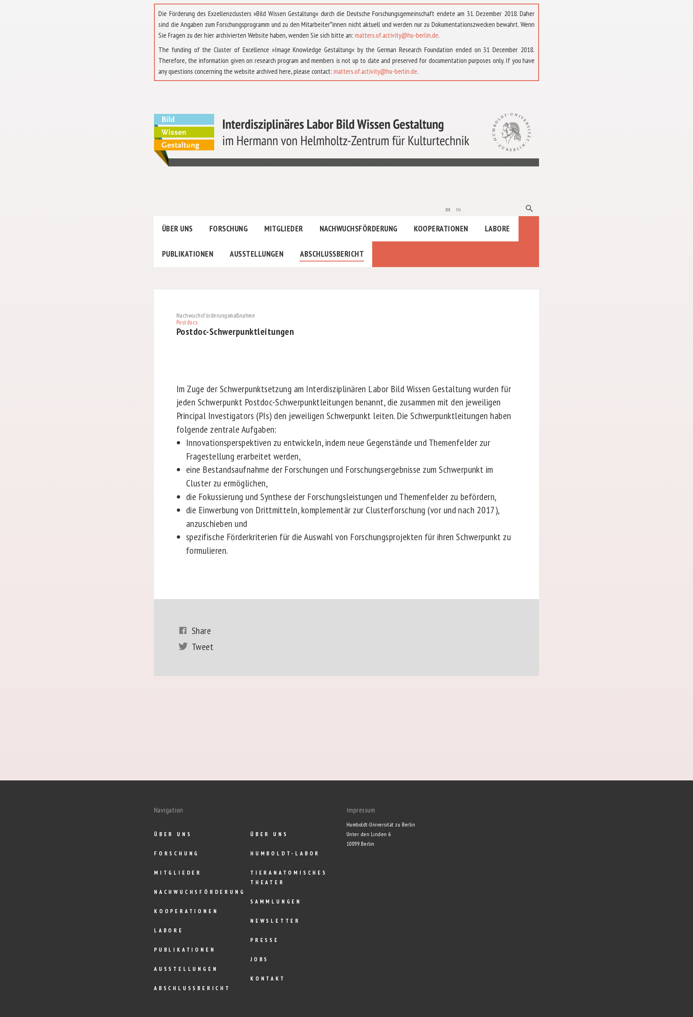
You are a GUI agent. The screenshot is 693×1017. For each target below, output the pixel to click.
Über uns (177, 228)
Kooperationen (441, 228)
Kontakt (268, 978)
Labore (497, 228)
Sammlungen (276, 901)
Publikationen (187, 254)
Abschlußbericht (332, 254)
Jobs (259, 959)
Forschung (228, 228)
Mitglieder (283, 228)
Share (201, 630)
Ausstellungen (257, 254)
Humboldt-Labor (285, 853)
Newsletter (275, 920)
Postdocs (187, 322)
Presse (264, 940)
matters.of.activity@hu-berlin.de (396, 35)
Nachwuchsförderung (359, 228)
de (448, 209)
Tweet (202, 646)
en (458, 209)
